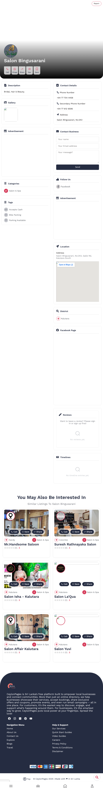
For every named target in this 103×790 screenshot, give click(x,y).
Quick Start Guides (62, 732)
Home (10, 728)
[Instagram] (14, 718)
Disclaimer (57, 751)
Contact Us (12, 736)
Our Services (58, 728)
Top (29, 779)
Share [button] (22, 72)
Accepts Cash (16, 209)
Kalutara (65, 318)
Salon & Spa (15, 191)
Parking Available (17, 220)
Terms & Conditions (62, 747)
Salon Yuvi (62, 649)
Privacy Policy (59, 743)
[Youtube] (31, 718)
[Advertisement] (51, 155)
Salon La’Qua (65, 597)
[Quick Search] (97, 777)
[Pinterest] (25, 718)
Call (7, 72)
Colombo (63, 540)
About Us (11, 732)
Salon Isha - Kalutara (21, 597)
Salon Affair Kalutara (21, 649)
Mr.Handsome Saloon (21, 544)
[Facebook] (9, 718)
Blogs (9, 743)
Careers (56, 740)
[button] (11, 786)
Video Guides (59, 736)
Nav (29, 72)
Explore (11, 740)
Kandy (12, 540)
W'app (14, 72)
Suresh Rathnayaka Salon (75, 544)
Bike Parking (15, 215)
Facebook (65, 186)
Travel (10, 747)
